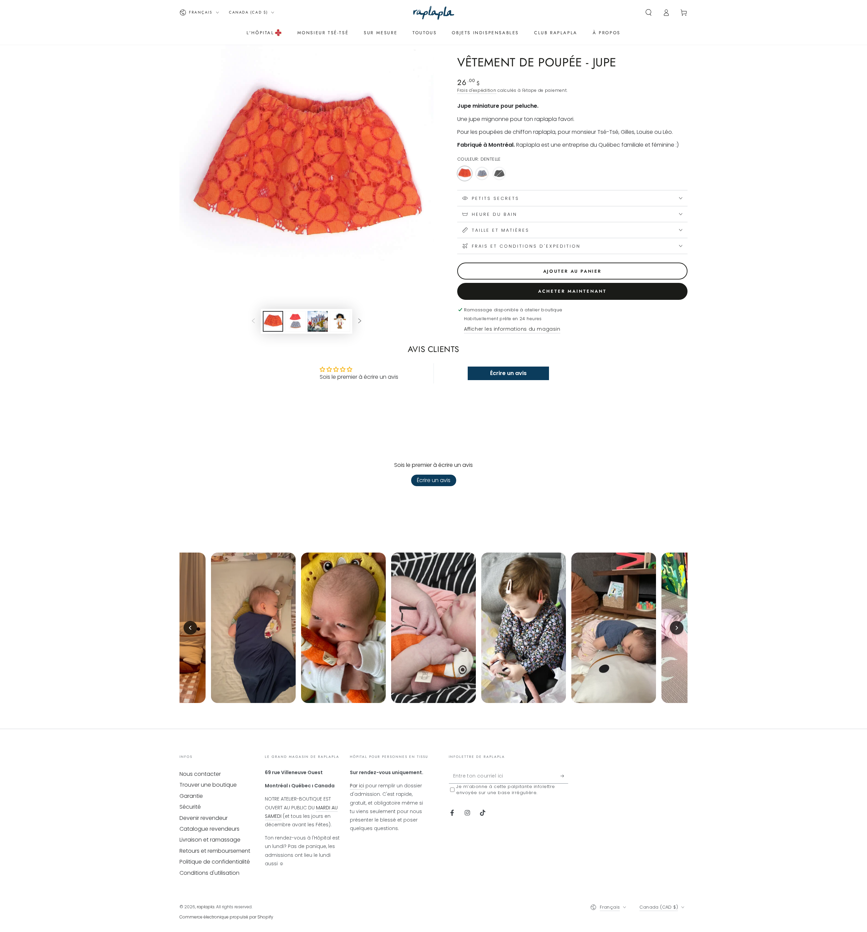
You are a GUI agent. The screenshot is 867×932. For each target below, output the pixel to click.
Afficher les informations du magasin (512, 329)
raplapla (205, 907)
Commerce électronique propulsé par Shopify (226, 917)
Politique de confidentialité (214, 862)
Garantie (191, 796)
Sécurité (190, 807)
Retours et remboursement (214, 851)
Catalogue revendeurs (209, 829)
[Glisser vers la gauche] (253, 321)
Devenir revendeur (203, 818)
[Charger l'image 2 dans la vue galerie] (295, 321)
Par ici (357, 785)
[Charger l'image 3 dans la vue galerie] (318, 321)
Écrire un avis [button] (508, 373)
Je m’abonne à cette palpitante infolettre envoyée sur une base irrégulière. (505, 790)
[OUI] (564, 775)
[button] (648, 12)
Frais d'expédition (476, 90)
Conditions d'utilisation (209, 873)
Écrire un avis (433, 480)
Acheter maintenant (572, 291)
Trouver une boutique (208, 785)
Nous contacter (200, 774)
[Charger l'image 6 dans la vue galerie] (340, 321)
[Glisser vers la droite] (359, 321)
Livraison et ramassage (209, 840)
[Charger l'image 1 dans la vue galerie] (273, 321)
